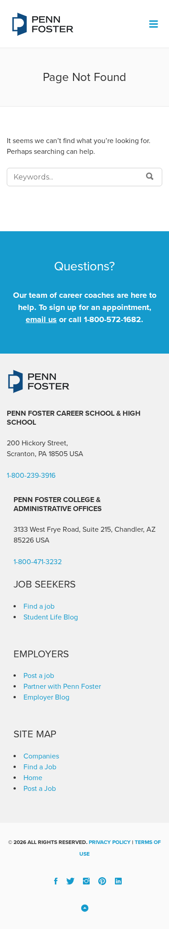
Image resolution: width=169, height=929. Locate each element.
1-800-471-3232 (38, 561)
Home (32, 777)
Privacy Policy (110, 842)
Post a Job (39, 788)
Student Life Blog (50, 617)
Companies (41, 756)
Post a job (38, 675)
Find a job (39, 606)
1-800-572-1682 (112, 319)
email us (41, 319)
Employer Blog (46, 697)
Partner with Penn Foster (62, 686)
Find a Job (39, 767)
